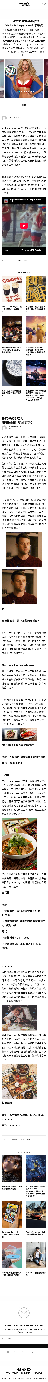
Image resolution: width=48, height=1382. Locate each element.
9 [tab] (33, 92)
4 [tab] (25, 92)
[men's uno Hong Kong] (24, 4)
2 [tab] (21, 92)
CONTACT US (37, 1373)
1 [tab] (19, 92)
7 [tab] (30, 92)
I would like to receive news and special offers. (25, 1352)
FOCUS (14, 260)
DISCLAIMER (25, 1373)
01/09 (24, 105)
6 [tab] (28, 92)
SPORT (26, 260)
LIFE (19, 260)
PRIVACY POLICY (12, 1373)
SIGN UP (24, 1346)
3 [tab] (23, 92)
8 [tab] (31, 92)
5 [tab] (26, 92)
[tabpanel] (24, 78)
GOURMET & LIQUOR (18, 1139)
